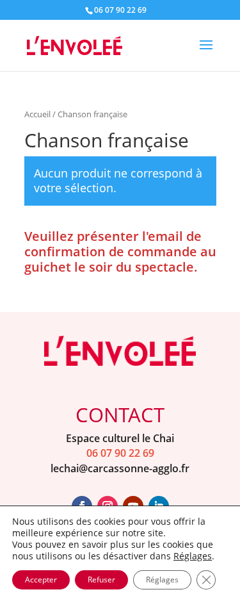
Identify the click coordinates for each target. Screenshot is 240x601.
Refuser (101, 579)
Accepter (41, 579)
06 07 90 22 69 (120, 453)
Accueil (37, 114)
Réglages (192, 556)
